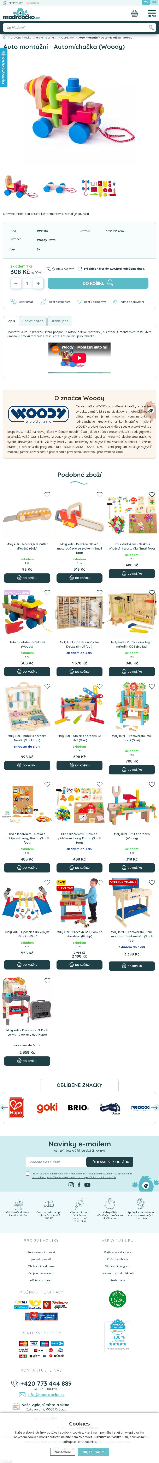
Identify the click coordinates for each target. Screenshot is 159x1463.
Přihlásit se (33, 3)
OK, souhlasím (93, 1452)
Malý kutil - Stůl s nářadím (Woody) (132, 836)
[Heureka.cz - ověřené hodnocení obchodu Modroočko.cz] (117, 1335)
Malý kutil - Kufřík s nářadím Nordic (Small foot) (27, 738)
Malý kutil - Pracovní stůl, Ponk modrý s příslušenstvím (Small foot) (132, 936)
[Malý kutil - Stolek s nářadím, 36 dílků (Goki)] (79, 707)
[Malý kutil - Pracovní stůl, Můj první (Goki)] (132, 707)
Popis (10, 321)
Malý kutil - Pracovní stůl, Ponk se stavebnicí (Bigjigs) (79, 934)
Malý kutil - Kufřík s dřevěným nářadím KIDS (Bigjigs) (131, 644)
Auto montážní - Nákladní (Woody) (27, 644)
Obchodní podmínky (41, 1266)
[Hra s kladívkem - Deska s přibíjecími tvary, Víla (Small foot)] (132, 515)
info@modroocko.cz (46, 1394)
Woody (42, 240)
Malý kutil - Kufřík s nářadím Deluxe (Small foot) (79, 644)
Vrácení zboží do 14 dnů (118, 1273)
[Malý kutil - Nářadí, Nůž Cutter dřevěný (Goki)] (27, 515)
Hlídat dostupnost (59, 302)
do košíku (94, 283)
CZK (145, 2)
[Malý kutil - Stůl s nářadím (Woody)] (132, 805)
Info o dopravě (65, 269)
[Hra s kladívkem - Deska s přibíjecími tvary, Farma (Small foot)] (79, 805)
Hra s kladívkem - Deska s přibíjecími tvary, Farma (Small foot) (79, 838)
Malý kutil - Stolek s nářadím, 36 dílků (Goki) (79, 738)
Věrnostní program (117, 1266)
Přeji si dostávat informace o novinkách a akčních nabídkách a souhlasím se (82, 1175)
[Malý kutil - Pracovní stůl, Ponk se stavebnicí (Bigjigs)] (79, 903)
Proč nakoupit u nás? (41, 1252)
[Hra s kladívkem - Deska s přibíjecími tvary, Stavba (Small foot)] (27, 805)
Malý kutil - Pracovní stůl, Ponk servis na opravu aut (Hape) (27, 1032)
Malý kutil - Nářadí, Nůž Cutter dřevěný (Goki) (27, 546)
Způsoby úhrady (118, 1259)
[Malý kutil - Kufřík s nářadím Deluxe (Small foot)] (79, 613)
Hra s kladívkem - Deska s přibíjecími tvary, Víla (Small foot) (132, 546)
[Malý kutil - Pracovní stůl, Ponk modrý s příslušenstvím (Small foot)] (132, 903)
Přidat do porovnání (131, 302)
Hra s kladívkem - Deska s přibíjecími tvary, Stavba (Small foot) (27, 838)
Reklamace (117, 1280)
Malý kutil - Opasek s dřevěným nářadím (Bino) (27, 934)
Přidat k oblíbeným (94, 302)
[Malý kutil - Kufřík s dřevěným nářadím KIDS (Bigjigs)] (132, 613)
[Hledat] (151, 27)
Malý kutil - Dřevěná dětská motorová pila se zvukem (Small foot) (79, 548)
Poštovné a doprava (117, 1252)
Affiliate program (41, 1280)
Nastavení (63, 1452)
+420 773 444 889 (46, 1383)
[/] (18, 1203)
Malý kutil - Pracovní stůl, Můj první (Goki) (132, 738)
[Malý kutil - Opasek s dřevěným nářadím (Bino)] (27, 903)
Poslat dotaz (25, 302)
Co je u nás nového (41, 1273)
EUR (154, 2)
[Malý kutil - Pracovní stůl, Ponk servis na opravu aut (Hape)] (27, 1001)
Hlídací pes (59, 321)
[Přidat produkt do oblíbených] (47, 495)
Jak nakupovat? (41, 1259)
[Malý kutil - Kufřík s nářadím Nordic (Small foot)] (27, 707)
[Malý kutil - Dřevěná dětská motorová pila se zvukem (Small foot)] (79, 515)
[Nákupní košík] (134, 13)
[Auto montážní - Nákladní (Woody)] (27, 613)
